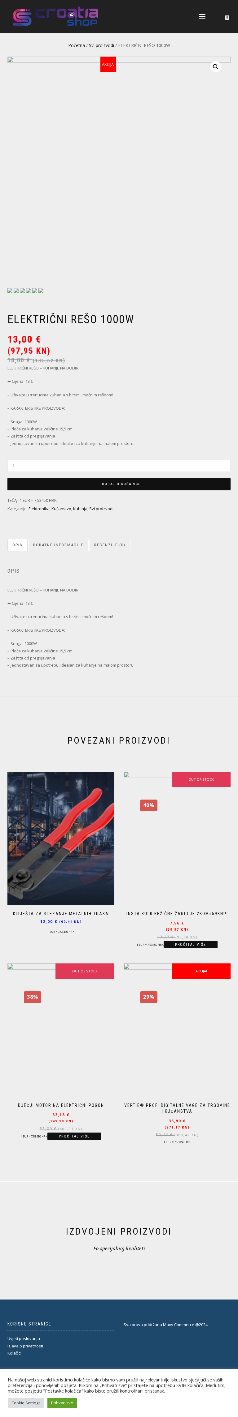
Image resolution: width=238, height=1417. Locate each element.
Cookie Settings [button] (26, 1403)
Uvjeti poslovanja (23, 1338)
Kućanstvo (61, 508)
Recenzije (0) (110, 545)
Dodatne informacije (58, 545)
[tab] (17, 545)
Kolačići (14, 1353)
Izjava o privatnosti (25, 1346)
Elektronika (39, 508)
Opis (17, 545)
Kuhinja (80, 508)
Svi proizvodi (101, 45)
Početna (76, 45)
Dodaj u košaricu (121, 484)
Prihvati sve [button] (62, 1403)
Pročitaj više (190, 944)
